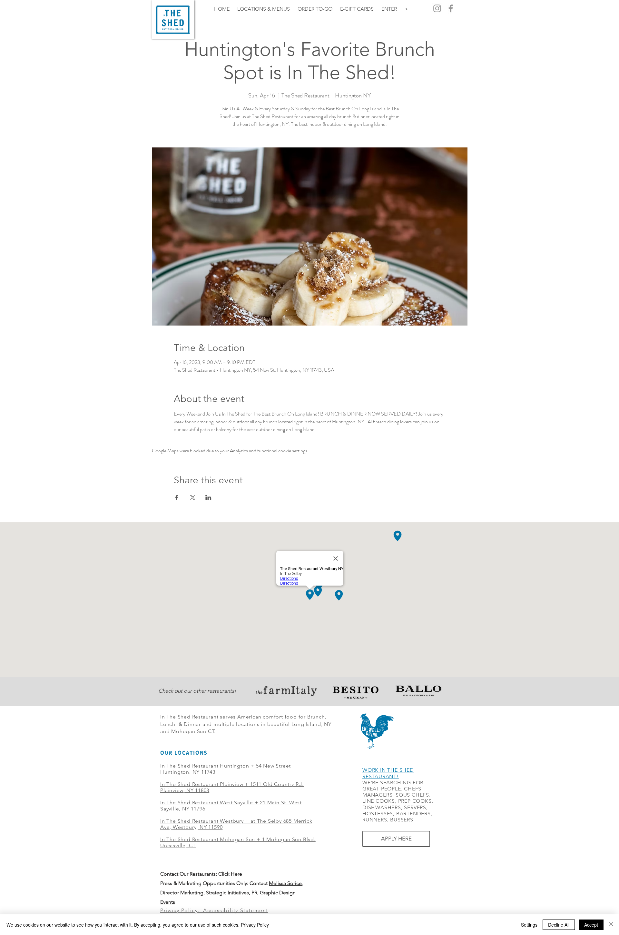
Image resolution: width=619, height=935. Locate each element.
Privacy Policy (255, 924)
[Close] (611, 925)
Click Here (230, 874)
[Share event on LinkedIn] (208, 497)
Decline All (558, 924)
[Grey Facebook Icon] (451, 8)
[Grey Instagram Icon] (437, 8)
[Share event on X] (193, 497)
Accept (591, 924)
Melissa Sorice (285, 883)
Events (167, 902)
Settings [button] (529, 924)
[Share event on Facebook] (177, 497)
